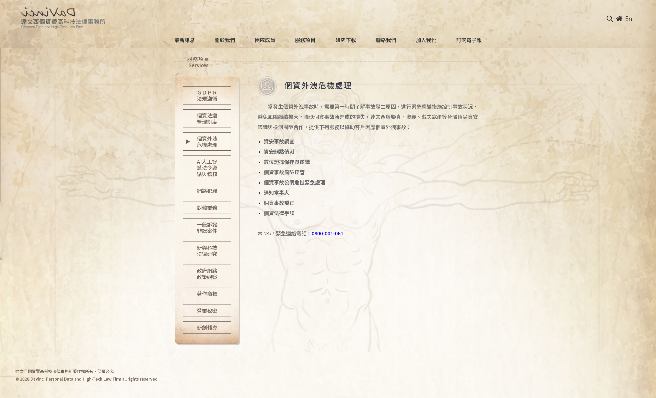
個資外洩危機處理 (207, 141)
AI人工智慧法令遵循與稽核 (207, 167)
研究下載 (345, 40)
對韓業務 (207, 207)
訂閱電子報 (469, 40)
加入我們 (426, 40)
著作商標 (207, 293)
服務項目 (305, 40)
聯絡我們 (386, 40)
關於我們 (224, 40)
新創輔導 (207, 327)
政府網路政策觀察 (207, 273)
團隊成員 (265, 40)
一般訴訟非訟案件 (207, 227)
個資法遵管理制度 (207, 118)
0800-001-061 (327, 233)
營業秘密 (207, 310)
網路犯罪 (207, 190)
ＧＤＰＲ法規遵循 (207, 95)
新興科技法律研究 (207, 250)
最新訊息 (184, 40)
